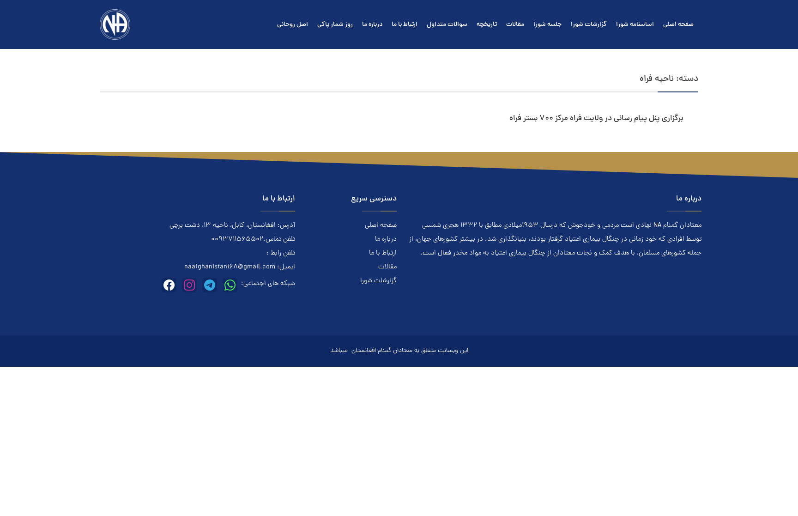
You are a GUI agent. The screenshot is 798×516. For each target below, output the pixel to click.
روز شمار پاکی (335, 25)
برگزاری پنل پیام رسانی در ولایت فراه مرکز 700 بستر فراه (596, 119)
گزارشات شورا (589, 25)
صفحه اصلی (678, 25)
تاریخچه (487, 25)
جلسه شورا (547, 25)
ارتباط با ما (404, 25)
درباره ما (372, 25)
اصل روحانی (292, 25)
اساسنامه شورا (635, 25)
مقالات (515, 25)
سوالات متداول (447, 25)
